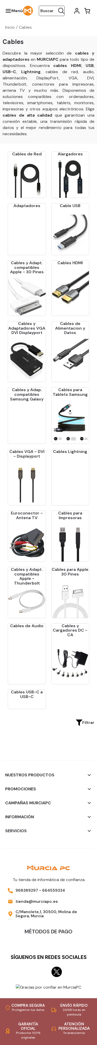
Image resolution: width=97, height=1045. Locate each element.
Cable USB (70, 205)
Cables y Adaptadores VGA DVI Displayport (26, 328)
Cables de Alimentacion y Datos (70, 328)
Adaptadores (26, 205)
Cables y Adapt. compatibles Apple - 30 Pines (27, 267)
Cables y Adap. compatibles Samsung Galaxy (26, 394)
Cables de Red (27, 154)
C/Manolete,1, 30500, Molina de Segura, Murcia (46, 914)
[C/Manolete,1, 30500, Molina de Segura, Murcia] (10, 914)
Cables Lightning (70, 451)
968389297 (27, 890)
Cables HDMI (70, 263)
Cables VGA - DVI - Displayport (26, 454)
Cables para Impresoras (70, 515)
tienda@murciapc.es (37, 901)
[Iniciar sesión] (76, 11)
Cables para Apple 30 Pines (70, 572)
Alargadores (70, 154)
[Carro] (86, 11)
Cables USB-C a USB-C (27, 694)
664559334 (53, 890)
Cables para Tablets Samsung (70, 392)
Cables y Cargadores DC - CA (70, 630)
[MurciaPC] (28, 10)
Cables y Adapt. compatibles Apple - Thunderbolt (27, 576)
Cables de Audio (26, 625)
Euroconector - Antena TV (27, 515)
